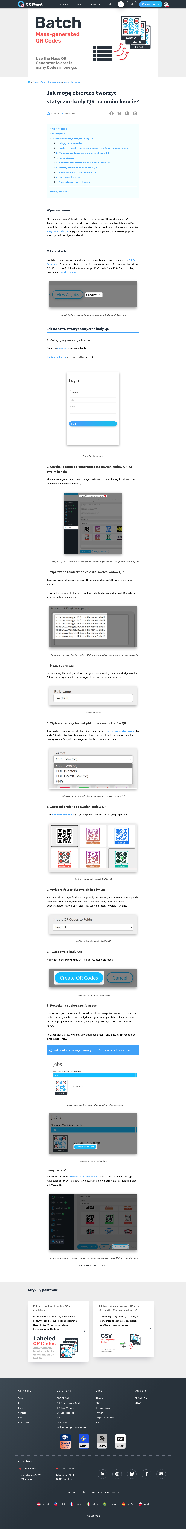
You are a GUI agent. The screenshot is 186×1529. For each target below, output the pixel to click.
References (23, 1403)
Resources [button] (95, 4)
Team (20, 1398)
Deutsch (46, 1504)
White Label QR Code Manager (72, 1427)
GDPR (98, 1403)
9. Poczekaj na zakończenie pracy (73, 181)
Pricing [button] (109, 4)
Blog (20, 1417)
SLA (98, 1422)
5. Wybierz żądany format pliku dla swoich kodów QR (83, 162)
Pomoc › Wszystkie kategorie (47, 81)
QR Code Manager (66, 1407)
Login (131, 4)
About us (100, 1398)
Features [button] (79, 4)
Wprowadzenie (59, 128)
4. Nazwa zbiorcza (65, 157)
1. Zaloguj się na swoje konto (70, 143)
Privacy (99, 1412)
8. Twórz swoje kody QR (68, 177)
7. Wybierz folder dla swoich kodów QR (76, 172)
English (62, 1504)
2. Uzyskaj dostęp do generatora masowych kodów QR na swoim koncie (92, 148)
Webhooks (62, 1422)
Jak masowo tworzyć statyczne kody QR (72, 138)
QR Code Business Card (68, 1403)
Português (112, 1504)
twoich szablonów (62, 814)
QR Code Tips (141, 1398)
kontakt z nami (67, 272)
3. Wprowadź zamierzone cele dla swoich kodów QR (82, 152)
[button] (150, 4)
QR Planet (34, 4)
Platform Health (26, 1422)
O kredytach (58, 133)
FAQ (139, 1403)
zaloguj (61, 347)
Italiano (94, 1504)
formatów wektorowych (120, 730)
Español (130, 1504)
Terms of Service (104, 1407)
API (58, 1417)
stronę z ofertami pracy (83, 1176)
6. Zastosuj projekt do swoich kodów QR (76, 167)
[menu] (166, 4)
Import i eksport (71, 81)
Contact (22, 1412)
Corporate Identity (105, 1417)
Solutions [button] (63, 4)
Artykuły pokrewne (59, 191)
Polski (146, 1504)
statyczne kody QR (57, 231)
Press (20, 1407)
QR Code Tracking (65, 1412)
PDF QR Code (63, 1398)
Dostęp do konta (56, 356)
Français (78, 1504)
